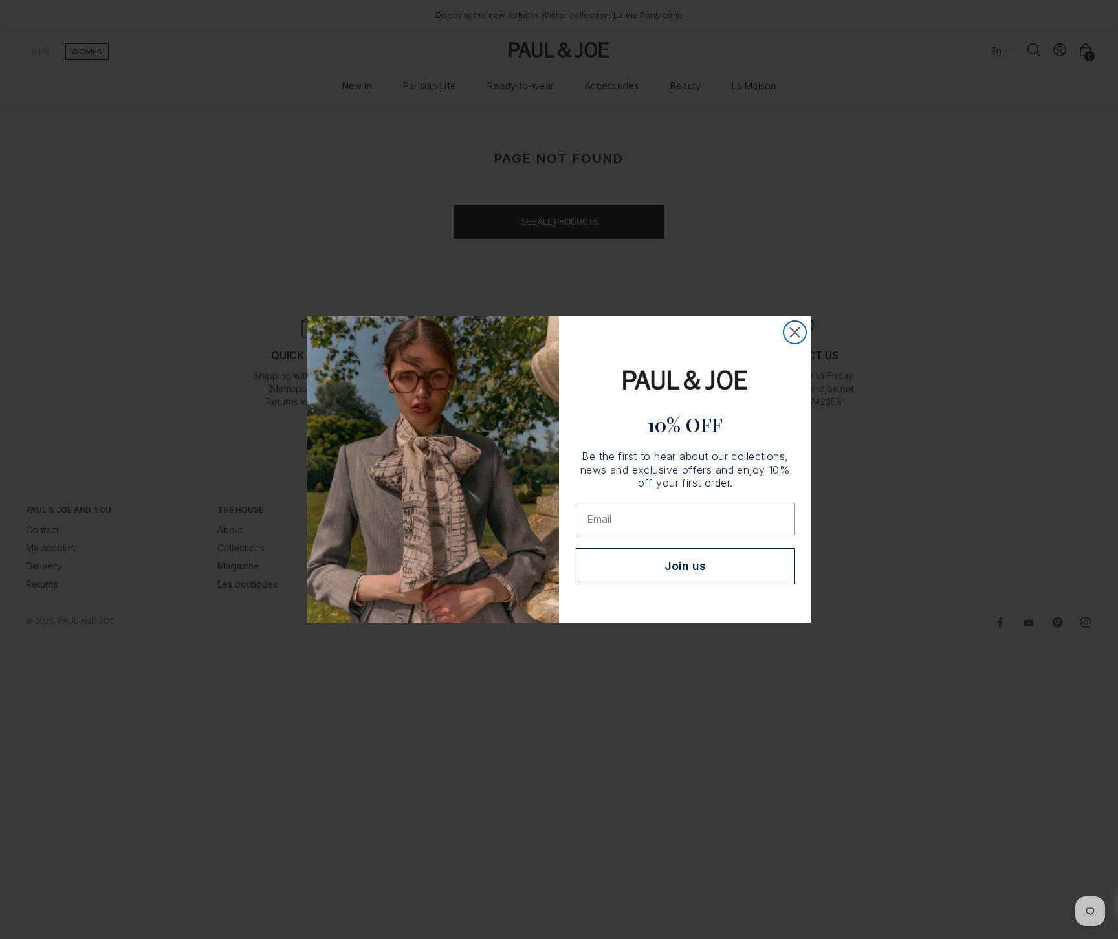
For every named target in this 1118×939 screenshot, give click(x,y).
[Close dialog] (795, 332)
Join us (685, 566)
